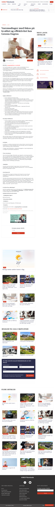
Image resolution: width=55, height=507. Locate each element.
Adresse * (4, 369)
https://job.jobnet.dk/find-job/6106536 (15, 208)
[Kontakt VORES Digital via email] (30, 482)
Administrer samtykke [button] (5, 495)
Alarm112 (4, 4)
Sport (39, 4)
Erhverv (14, 4)
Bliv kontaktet (30, 375)
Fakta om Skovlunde (23, 493)
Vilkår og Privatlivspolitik (6, 491)
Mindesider (45, 4)
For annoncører (4, 490)
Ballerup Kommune (23, 496)
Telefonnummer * (6, 365)
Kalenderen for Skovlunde (24, 491)
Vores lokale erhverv (23, 490)
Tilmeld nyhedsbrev (49, 505)
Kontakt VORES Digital (5, 493)
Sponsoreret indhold (23, 499)
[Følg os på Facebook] (25, 482)
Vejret (50, 4)
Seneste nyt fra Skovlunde (24, 488)
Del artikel (29, 60)
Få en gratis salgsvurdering (24, 498)
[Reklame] (18, 218)
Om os (2, 488)
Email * (20, 365)
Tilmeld (51, 1)
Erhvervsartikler (22, 495)
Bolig (9, 4)
